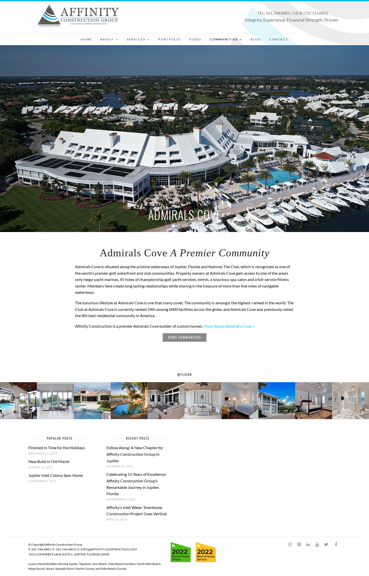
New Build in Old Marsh (49, 461)
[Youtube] (317, 544)
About (107, 39)
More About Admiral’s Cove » (228, 326)
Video (195, 39)
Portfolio (169, 39)
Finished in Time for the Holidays (56, 447)
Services (136, 39)
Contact (278, 39)
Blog (256, 39)
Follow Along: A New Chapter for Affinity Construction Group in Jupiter (134, 454)
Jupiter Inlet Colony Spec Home (55, 475)
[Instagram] (290, 544)
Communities (224, 39)
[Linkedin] (308, 544)
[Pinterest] (299, 544)
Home (86, 39)
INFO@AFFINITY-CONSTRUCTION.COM (109, 549)
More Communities (184, 337)
